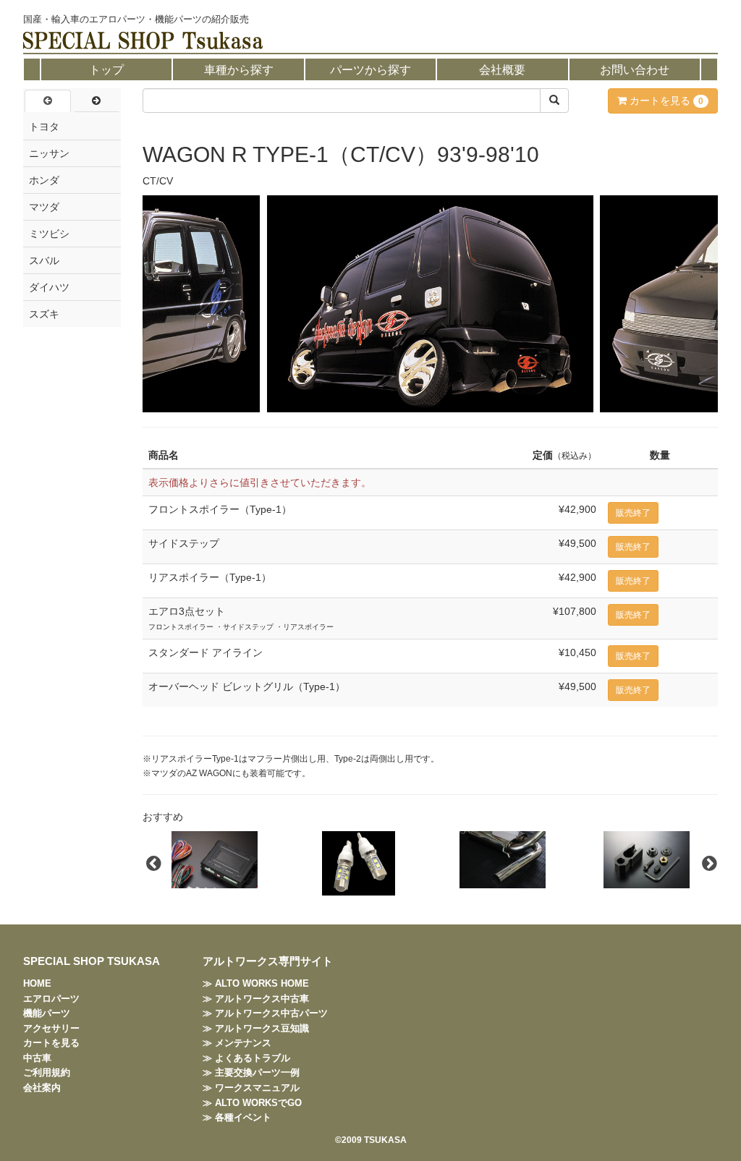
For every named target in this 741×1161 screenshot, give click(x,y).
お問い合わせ (634, 70)
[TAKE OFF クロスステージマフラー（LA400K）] (503, 859)
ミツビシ (49, 233)
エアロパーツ (51, 998)
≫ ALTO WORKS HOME (256, 983)
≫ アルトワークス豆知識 (256, 1028)
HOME (37, 983)
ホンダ (44, 180)
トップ (106, 70)
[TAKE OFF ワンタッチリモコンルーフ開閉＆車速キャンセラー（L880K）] (215, 859)
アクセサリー (51, 1028)
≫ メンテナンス (237, 1042)
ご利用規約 (46, 1072)
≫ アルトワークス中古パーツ (265, 1013)
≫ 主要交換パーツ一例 (251, 1072)
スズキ (44, 314)
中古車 (37, 1057)
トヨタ (44, 126)
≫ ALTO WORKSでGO (252, 1102)
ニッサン (49, 153)
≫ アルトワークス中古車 (256, 998)
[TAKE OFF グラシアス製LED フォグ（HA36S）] (359, 863)
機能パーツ (46, 1013)
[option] (215, 859)
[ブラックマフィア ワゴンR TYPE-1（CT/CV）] (430, 303)
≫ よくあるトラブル (246, 1057)
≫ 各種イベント (237, 1117)
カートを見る (665, 100)
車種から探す (239, 70)
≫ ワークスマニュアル (251, 1087)
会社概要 (502, 70)
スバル (44, 260)
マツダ (44, 207)
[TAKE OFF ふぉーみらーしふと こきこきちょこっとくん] (647, 859)
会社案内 (42, 1087)
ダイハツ (49, 287)
